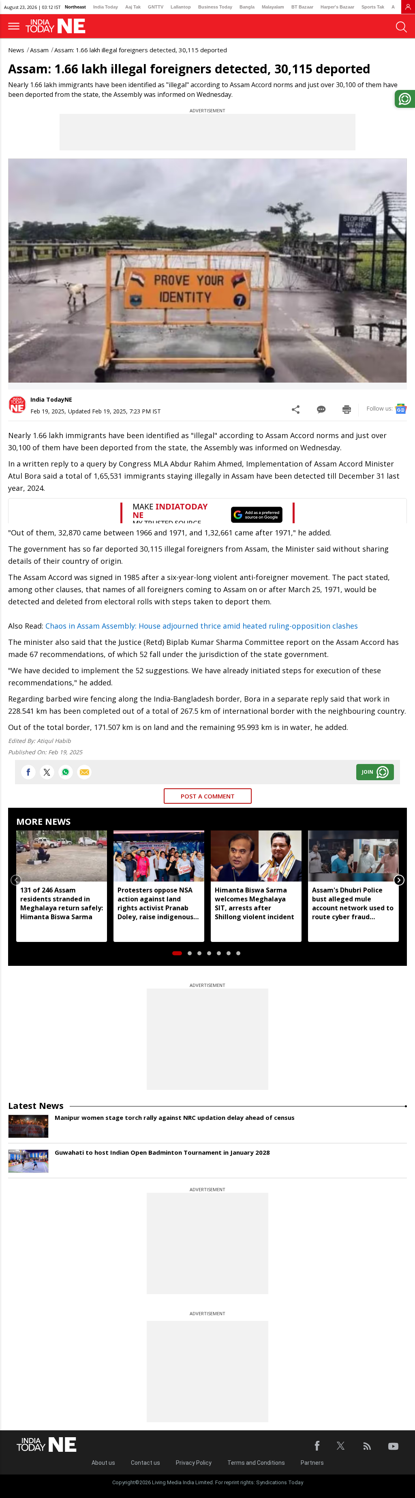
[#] (65, 772)
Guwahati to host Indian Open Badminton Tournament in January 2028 (162, 1152)
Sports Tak (373, 6)
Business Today (215, 6)
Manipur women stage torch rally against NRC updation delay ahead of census (175, 1117)
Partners (312, 1462)
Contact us (145, 1462)
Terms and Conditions (256, 1462)
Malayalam (273, 6)
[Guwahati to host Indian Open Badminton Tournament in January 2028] (28, 1161)
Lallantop (181, 6)
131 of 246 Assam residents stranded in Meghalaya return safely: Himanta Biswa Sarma (61, 903)
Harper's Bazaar (337, 6)
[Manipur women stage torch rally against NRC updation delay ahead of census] (28, 1126)
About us (103, 1462)
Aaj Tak (133, 6)
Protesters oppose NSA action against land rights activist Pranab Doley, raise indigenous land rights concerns (155, 903)
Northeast (75, 6)
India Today (105, 6)
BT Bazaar (302, 6)
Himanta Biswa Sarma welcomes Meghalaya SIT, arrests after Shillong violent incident (254, 903)
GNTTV (155, 6)
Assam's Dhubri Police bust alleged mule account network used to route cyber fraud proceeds (353, 903)
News (16, 50)
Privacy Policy (194, 1462)
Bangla (247, 6)
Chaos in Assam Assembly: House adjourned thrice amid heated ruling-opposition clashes (201, 626)
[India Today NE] (58, 26)
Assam (39, 50)
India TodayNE (51, 399)
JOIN (367, 771)
